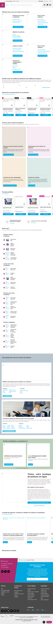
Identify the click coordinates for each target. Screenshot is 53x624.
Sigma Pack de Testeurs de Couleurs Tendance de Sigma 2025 (45, 109)
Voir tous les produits (42, 26)
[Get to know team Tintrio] (13, 487)
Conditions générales (19, 619)
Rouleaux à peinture (16, 35)
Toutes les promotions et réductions (8, 94)
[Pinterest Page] (11, 611)
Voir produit (8, 214)
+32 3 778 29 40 (5, 567)
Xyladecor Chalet (12, 274)
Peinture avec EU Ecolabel (33, 591)
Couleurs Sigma (44, 593)
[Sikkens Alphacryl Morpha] (7, 244)
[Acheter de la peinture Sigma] (10, 85)
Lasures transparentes (42, 20)
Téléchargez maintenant (33, 154)
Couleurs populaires (45, 595)
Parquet (12, 426)
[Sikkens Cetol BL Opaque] (7, 283)
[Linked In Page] (14, 611)
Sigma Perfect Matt (7, 207)
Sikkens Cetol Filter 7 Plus (13, 269)
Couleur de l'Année (45, 596)
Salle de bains (5, 389)
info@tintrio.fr (4, 565)
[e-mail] (5, 571)
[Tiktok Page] (18, 611)
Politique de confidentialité (29, 619)
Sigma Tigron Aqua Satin (13, 298)
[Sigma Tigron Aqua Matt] (7, 317)
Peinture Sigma (31, 593)
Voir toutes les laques (17, 55)
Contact (2, 595)
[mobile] (2, 571)
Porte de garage (29, 428)
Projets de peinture (45, 599)
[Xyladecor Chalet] (7, 274)
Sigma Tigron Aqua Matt (45, 207)
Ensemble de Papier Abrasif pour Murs (32, 109)
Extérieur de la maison (24, 390)
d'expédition (31, 616)
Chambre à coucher (12, 391)
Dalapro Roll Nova (19, 207)
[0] (41, 1)
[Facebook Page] (2, 611)
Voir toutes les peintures (18, 26)
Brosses (14, 34)
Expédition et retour (5, 591)
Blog (42, 598)
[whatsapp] (8, 571)
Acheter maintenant (9, 464)
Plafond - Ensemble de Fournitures (20, 109)
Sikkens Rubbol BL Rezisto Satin (14, 303)
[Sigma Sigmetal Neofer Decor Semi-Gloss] (7, 326)
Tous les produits (5, 193)
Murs (4, 425)
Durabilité (16, 592)
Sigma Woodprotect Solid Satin (13, 278)
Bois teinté (21, 426)
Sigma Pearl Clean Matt (33, 207)
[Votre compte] (44, 5)
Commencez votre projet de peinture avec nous (39, 502)
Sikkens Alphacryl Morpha (12, 244)
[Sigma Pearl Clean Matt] (7, 249)
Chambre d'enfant (12, 389)
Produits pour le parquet (42, 52)
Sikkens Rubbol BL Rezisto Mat (14, 312)
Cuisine (4, 392)
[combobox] (24, 5)
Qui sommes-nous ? (18, 590)
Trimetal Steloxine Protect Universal (12, 336)
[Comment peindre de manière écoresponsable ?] (38, 524)
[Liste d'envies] (47, 5)
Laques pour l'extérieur (17, 49)
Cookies (35, 619)
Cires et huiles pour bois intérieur (44, 51)
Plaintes (2, 593)
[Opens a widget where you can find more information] (49, 622)
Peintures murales (16, 19)
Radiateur (13, 428)
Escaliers (8, 426)
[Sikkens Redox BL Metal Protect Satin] (7, 331)
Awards (15, 595)
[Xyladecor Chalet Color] (7, 288)
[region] (27, 107)
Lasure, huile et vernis (32, 599)
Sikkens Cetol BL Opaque (13, 283)
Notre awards (33, 222)
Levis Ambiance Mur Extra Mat (14, 258)
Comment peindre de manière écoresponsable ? (36, 534)
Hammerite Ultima (13, 347)
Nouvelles (16, 596)
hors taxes (46, 1)
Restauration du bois (16, 69)
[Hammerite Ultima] (7, 347)
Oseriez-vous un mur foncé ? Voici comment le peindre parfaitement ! (13, 534)
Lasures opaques (41, 19)
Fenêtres (8, 425)
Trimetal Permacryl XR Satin (13, 307)
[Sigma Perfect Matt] (7, 240)
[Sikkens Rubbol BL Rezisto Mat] (7, 312)
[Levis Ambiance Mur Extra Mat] (7, 258)
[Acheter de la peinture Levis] (42, 85)
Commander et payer (5, 590)
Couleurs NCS (44, 591)
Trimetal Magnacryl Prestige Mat (13, 253)
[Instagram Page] (5, 611)
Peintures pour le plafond (17, 20)
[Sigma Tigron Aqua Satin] (7, 298)
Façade (27, 426)
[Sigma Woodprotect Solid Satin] (7, 278)
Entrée (4, 391)
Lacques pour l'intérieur (17, 48)
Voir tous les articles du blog (7, 514)
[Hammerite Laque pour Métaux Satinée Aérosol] (7, 341)
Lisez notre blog (32, 185)
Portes (12, 425)
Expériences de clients (19, 593)
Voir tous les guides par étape (9, 431)
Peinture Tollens (31, 596)
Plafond (4, 426)
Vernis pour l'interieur (41, 49)
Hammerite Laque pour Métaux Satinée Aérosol (14, 341)
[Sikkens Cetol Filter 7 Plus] (7, 269)
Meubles (8, 428)
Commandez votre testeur (8, 154)
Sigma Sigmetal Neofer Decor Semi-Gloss (14, 326)
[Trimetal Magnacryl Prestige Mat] (7, 254)
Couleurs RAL (44, 590)
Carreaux (4, 428)
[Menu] (2, 5)
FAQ (2, 588)
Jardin (21, 391)
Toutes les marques (46, 87)
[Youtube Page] (8, 611)
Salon (10, 392)
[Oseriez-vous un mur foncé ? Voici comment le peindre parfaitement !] (13, 524)
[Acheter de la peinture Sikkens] (26, 85)
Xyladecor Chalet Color (13, 288)
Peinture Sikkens (31, 594)
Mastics (14, 67)
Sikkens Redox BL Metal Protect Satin (13, 330)
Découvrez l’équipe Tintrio (39, 505)
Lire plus (30, 464)
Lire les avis (12, 223)
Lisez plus (5, 542)
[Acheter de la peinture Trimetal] (10, 87)
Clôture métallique (22, 428)
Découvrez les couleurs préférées (10, 185)
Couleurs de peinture (45, 588)
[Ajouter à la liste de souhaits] (12, 105)
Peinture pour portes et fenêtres (18, 51)
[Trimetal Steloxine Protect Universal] (7, 336)
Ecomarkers (30, 597)
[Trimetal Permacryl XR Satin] (7, 308)
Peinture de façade (16, 22)
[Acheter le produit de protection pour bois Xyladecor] (26, 87)
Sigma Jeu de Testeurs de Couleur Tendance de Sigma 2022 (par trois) (8, 109)
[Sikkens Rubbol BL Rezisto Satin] (7, 303)
